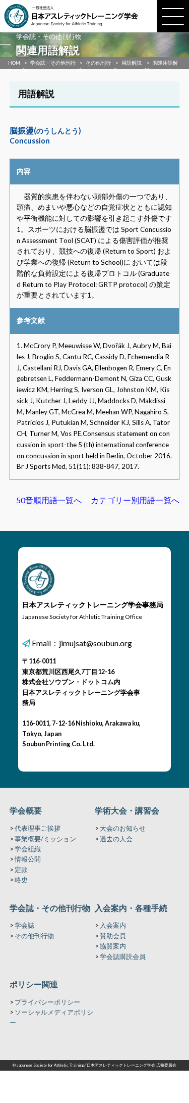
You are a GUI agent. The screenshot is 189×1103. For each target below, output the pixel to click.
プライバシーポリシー (47, 1002)
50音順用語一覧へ (49, 500)
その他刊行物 (34, 936)
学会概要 (26, 810)
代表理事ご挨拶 (37, 828)
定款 (21, 870)
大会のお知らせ (123, 828)
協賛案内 (113, 946)
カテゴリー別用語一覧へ (135, 500)
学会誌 (24, 925)
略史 (21, 880)
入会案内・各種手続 (131, 908)
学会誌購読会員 (123, 956)
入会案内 (113, 925)
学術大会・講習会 (127, 810)
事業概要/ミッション (45, 839)
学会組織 (28, 849)
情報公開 (28, 859)
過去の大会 (116, 839)
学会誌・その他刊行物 (50, 908)
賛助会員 (113, 936)
